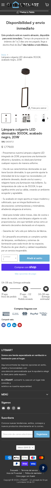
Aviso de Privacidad (14, 473)
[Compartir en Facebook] (3, 325)
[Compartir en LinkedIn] (14, 325)
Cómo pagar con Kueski (25, 476)
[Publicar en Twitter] (9, 325)
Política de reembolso (33, 473)
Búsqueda (14, 470)
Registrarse (41, 434)
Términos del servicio (29, 470)
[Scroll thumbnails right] (47, 118)
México (24, 447)
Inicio (3, 55)
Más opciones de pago (25, 274)
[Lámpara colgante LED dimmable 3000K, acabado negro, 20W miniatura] (6, 118)
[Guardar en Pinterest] (20, 325)
